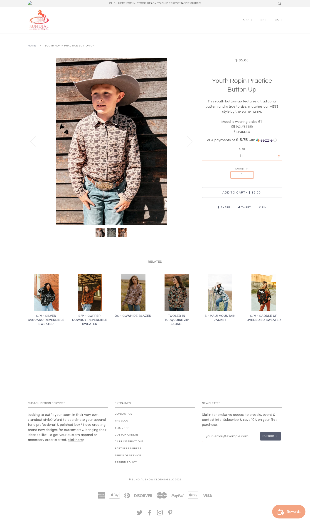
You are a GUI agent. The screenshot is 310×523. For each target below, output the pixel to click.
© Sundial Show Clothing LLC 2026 (155, 479)
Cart (278, 20)
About (247, 20)
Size (242, 149)
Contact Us (123, 414)
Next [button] (187, 141)
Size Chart (123, 427)
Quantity (242, 168)
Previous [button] (35, 141)
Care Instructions (129, 441)
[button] (242, 140)
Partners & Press (128, 448)
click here (75, 440)
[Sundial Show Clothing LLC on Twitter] (140, 514)
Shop (263, 20)
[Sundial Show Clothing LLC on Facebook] (150, 514)
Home (32, 45)
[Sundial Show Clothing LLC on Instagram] (160, 514)
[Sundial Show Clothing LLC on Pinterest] (170, 514)
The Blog (121, 420)
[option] (111, 141)
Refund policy (126, 462)
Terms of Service (128, 455)
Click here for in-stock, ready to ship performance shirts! (155, 3)
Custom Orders (127, 434)
